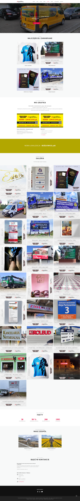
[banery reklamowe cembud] (40, 258)
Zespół (52, 1)
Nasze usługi (36, 23)
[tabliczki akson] (40, 178)
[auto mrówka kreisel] (40, 205)
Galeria (48, 1)
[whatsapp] (39, 492)
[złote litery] (40, 285)
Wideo (44, 1)
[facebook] (37, 492)
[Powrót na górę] (76, 496)
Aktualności (57, 1)
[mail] (42, 492)
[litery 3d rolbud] (40, 339)
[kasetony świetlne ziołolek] (40, 312)
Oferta (34, 1)
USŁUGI (41, 1)
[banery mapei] (40, 232)
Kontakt (61, 1)
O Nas (37, 1)
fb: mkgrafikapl (43, 134)
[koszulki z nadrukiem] (40, 366)
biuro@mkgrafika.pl (21, 481)
